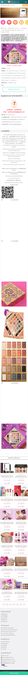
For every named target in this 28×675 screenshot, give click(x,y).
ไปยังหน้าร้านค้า (14, 89)
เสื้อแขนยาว (5, 621)
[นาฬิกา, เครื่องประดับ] (15, 22)
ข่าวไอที (4, 649)
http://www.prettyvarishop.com (15, 124)
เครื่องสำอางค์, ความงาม (13, 28)
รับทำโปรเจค (5, 643)
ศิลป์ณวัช (4, 647)
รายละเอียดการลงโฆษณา (8, 633)
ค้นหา (25, 5)
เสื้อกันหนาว (5, 619)
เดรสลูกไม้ (4, 617)
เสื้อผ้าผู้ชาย (5, 614)
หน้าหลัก (4, 28)
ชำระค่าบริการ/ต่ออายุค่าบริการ (9, 631)
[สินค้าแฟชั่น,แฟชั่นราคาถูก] (3, 22)
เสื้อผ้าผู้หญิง (5, 616)
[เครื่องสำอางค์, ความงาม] (9, 22)
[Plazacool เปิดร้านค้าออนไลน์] (14, 2)
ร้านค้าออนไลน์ (5, 641)
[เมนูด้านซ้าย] (2, 2)
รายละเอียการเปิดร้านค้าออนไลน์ (9, 629)
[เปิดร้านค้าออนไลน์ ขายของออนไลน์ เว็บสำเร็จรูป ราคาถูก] (14, 12)
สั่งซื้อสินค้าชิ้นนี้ (14, 673)
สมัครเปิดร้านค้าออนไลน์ (7, 627)
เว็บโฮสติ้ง (4, 645)
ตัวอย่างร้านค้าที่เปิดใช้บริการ (8, 635)
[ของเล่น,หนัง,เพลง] (21, 22)
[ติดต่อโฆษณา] (3, 604)
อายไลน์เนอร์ (24, 28)
